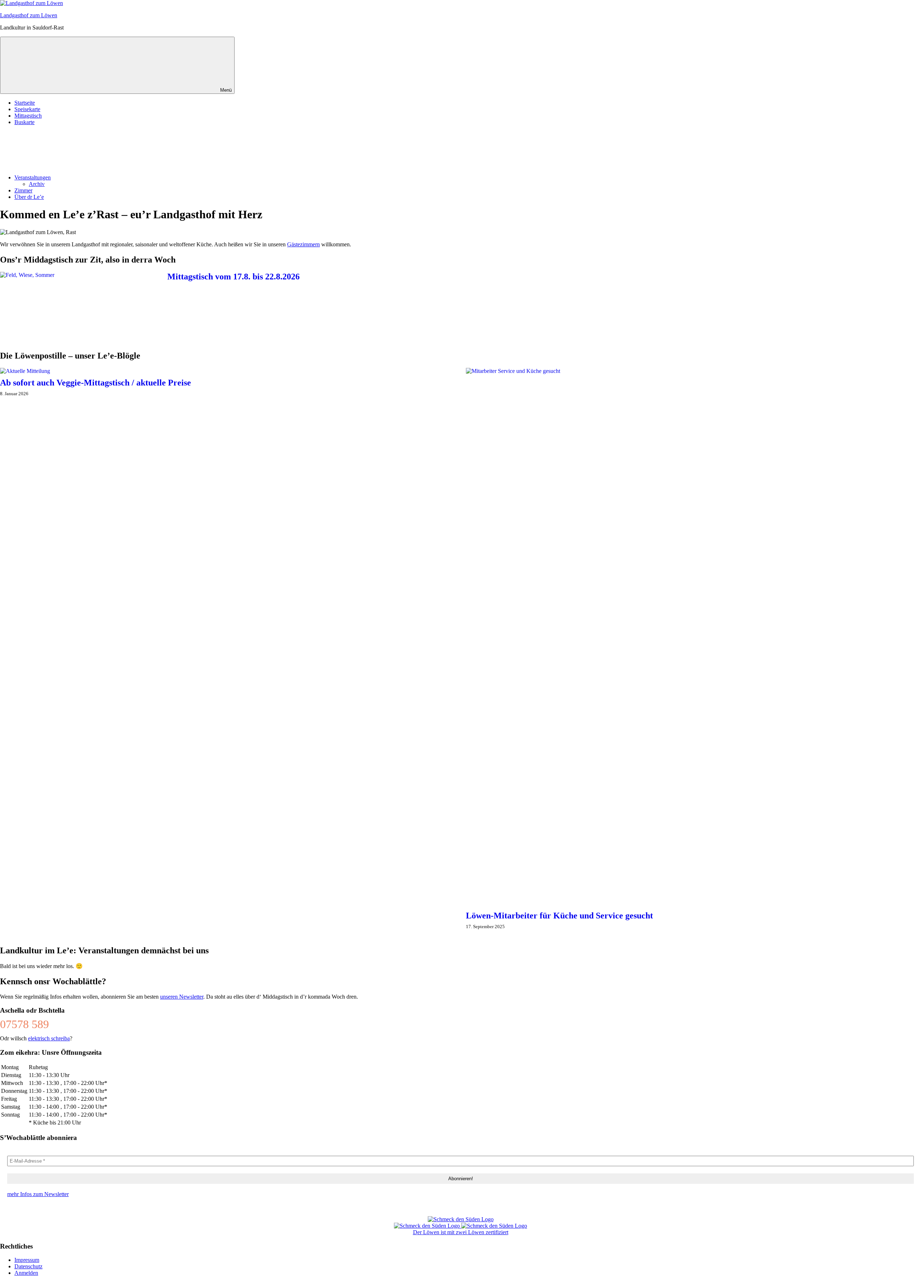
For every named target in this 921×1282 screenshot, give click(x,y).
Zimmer (23, 190)
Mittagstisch (28, 116)
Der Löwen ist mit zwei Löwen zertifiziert (460, 1232)
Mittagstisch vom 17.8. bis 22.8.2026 (233, 276)
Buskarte (24, 122)
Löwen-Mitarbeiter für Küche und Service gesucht (559, 915)
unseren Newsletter (181, 997)
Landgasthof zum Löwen (28, 15)
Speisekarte (27, 109)
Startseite (24, 103)
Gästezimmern (303, 244)
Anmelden (26, 1273)
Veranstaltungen (32, 177)
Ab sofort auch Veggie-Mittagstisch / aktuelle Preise (95, 382)
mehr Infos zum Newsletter (38, 1194)
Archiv (37, 184)
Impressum (26, 1260)
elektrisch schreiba (49, 1038)
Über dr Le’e (29, 197)
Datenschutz (28, 1266)
